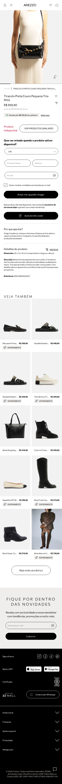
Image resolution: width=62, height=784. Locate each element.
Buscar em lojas (34, 216)
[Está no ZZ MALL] (9, 695)
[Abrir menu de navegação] (6, 4)
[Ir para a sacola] (57, 5)
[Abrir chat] (55, 769)
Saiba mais (45, 115)
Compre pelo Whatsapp (45, 694)
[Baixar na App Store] (33, 669)
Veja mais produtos (31, 570)
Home (7, 88)
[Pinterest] (57, 656)
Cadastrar (31, 636)
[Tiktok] (51, 656)
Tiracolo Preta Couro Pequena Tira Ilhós (35, 88)
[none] (52, 625)
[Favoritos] (50, 5)
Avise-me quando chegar (30, 194)
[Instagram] (39, 656)
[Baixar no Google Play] (51, 669)
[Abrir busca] (11, 5)
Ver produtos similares (38, 128)
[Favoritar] (56, 96)
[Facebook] (45, 656)
